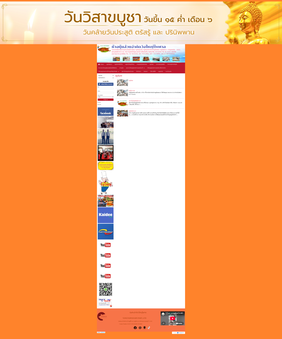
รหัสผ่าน (99, 91)
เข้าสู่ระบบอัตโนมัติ (100, 95)
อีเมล (98, 87)
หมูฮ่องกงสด (132, 90)
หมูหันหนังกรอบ (132, 111)
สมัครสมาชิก (99, 104)
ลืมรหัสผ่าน (99, 102)
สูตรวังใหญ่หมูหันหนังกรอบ (135, 101)
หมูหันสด (131, 80)
